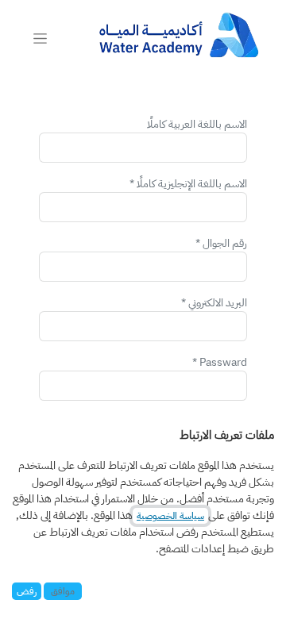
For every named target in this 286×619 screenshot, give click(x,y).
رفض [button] (27, 591)
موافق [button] (63, 591)
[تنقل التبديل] (40, 38)
